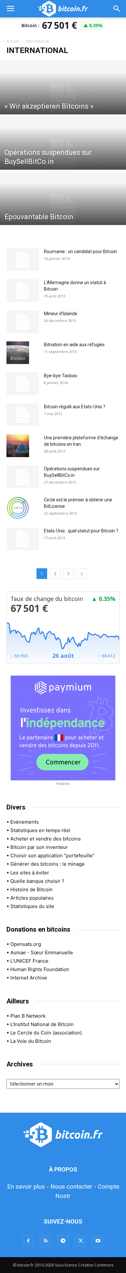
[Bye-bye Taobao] (22, 383)
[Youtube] (97, 1241)
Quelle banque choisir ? (37, 881)
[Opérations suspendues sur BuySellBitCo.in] (63, 154)
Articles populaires (32, 898)
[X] (80, 1241)
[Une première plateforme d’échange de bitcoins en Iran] (17, 445)
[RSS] (45, 1241)
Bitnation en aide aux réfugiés (74, 344)
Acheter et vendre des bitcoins (45, 839)
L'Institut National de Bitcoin (42, 1024)
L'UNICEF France (29, 961)
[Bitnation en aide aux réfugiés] (17, 352)
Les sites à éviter (29, 873)
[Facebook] (28, 1241)
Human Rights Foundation (39, 969)
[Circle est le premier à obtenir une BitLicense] (17, 508)
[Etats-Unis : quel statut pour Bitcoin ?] (22, 539)
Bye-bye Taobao (60, 375)
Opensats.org (25, 944)
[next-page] (81, 573)
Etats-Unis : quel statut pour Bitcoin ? (81, 530)
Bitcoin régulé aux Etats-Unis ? (74, 406)
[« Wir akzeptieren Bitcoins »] (63, 99)
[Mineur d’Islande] (22, 321)
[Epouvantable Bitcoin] (63, 210)
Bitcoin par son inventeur (39, 847)
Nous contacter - (73, 1186)
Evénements (24, 822)
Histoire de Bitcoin (31, 889)
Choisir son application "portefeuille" (52, 855)
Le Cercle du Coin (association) (46, 1033)
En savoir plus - (28, 1186)
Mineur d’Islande (60, 313)
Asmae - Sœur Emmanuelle (41, 952)
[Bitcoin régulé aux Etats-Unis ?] (22, 414)
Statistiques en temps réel (40, 830)
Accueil (12, 41)
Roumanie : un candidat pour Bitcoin (80, 251)
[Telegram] (63, 1241)
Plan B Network (28, 1016)
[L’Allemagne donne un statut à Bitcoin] (22, 290)
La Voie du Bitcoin (30, 1041)
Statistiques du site (32, 906)
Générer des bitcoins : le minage (47, 864)
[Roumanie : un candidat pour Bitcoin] (22, 259)
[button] (10, 8)
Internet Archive (28, 978)
